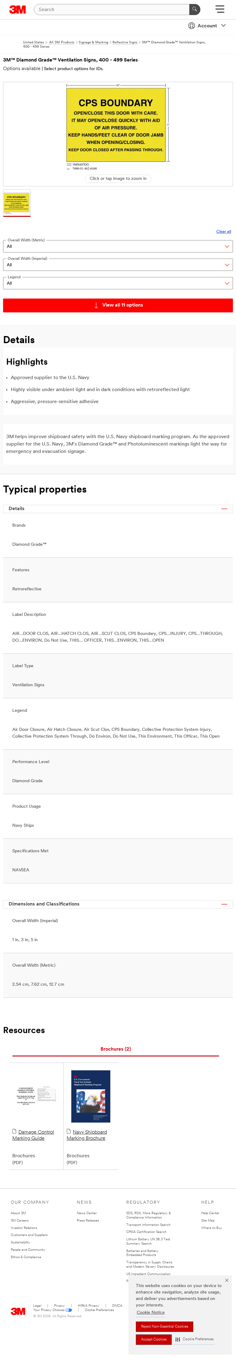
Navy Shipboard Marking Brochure (87, 1135)
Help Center (210, 1213)
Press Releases (88, 1220)
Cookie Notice (151, 1312)
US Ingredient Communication (148, 1274)
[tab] (115, 1049)
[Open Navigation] (219, 11)
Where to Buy (211, 1228)
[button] (194, 1339)
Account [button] (207, 26)
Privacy (59, 1306)
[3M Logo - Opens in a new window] (17, 9)
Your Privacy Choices (49, 1310)
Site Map (207, 1220)
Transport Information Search (148, 1225)
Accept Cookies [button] (154, 1339)
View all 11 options (122, 305)
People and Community (28, 1250)
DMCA (117, 1306)
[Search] (194, 9)
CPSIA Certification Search (146, 1232)
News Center (87, 1213)
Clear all (223, 232)
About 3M (18, 1213)
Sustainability (20, 1242)
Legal (37, 1306)
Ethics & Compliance (26, 1257)
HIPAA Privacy (88, 1306)
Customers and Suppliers (29, 1235)
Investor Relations (24, 1228)
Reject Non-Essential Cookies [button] (164, 1327)
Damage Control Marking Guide (33, 1135)
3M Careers (20, 1220)
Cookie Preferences (99, 1310)
